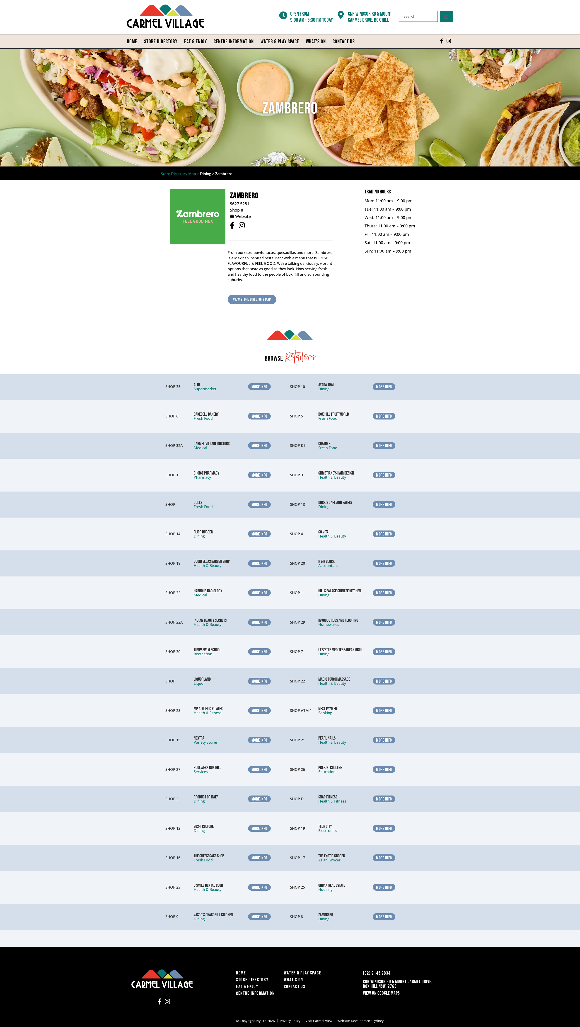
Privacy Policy (290, 1021)
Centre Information (234, 41)
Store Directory (160, 41)
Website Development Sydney (360, 1021)
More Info (259, 386)
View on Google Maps (381, 993)
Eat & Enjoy (195, 41)
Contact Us (344, 41)
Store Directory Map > (180, 173)
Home (132, 41)
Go (446, 17)
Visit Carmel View (319, 1021)
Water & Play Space (280, 41)
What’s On (316, 41)
